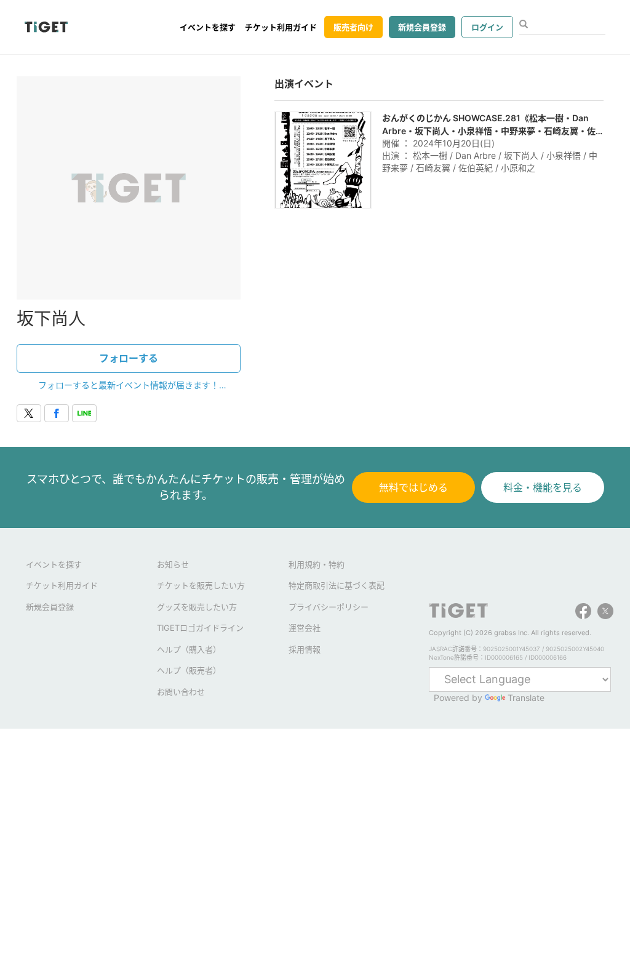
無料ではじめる (413, 487)
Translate (526, 697)
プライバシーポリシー (329, 607)
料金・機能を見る (542, 487)
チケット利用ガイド (281, 27)
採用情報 (305, 649)
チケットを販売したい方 (201, 585)
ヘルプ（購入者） (189, 649)
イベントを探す (208, 27)
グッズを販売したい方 (197, 607)
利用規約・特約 (317, 564)
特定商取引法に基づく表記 (337, 585)
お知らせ (173, 564)
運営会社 (305, 628)
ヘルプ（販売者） (189, 670)
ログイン (487, 27)
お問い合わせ (181, 692)
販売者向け (353, 27)
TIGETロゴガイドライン (200, 628)
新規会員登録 (422, 27)
